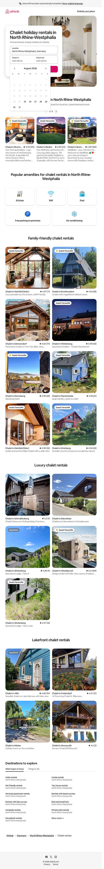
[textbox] (22, 60)
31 (20, 107)
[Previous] (46, 111)
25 (25, 101)
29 (46, 101)
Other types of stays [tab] (14, 769)
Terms (55, 864)
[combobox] (34, 51)
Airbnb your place (86, 11)
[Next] (56, 111)
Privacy (47, 864)
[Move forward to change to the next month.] (46, 68)
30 (14, 107)
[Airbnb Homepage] (12, 11)
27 (35, 101)
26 (30, 101)
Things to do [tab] (33, 769)
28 (41, 101)
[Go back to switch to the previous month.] (14, 68)
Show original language (72, 3)
